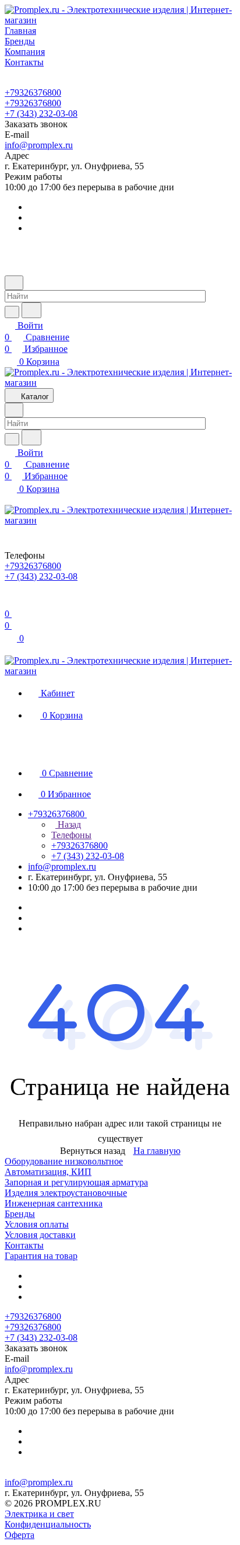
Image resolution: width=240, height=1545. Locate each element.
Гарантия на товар (41, 1256)
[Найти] (31, 310)
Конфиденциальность (48, 1524)
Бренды (20, 1214)
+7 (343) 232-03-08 (41, 113)
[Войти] (10, 602)
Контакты (24, 1245)
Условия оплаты (37, 1224)
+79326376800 (33, 92)
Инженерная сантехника (54, 1203)
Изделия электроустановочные (66, 1193)
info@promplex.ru (39, 145)
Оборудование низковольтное (64, 1161)
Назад (68, 824)
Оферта (19, 1535)
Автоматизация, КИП (48, 1172)
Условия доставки (40, 1235)
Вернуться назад (92, 1151)
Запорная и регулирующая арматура (76, 1182)
